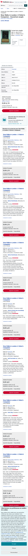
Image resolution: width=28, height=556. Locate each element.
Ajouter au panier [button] (14, 110)
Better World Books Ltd (13, 466)
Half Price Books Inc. (12, 358)
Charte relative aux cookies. (10, 536)
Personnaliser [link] (14, 552)
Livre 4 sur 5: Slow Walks (7, 18)
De (14, 42)
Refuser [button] (14, 548)
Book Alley (10, 412)
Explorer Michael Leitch (13, 123)
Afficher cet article (6, 101)
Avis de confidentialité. (6, 541)
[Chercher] (25, 5)
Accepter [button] (14, 544)
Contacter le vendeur (7, 163)
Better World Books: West (14, 146)
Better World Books (12, 200)
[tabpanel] (13, 80)
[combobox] (16, 5)
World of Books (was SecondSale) (16, 310)
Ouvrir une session (19, 2)
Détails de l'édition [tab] (7, 65)
